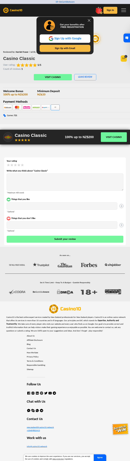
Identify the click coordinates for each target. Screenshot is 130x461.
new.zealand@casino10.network (40, 427)
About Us (31, 336)
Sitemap (30, 370)
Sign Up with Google (67, 38)
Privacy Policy (33, 357)
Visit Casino (53, 77)
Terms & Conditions (35, 361)
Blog (28, 344)
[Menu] (123, 10)
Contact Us (31, 348)
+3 (55, 107)
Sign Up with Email (65, 48)
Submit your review (65, 239)
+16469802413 (33, 431)
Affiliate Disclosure (34, 340)
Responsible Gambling (36, 365)
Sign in (110, 10)
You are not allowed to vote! (28, 140)
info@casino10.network (37, 447)
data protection (58, 459)
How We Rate (32, 353)
